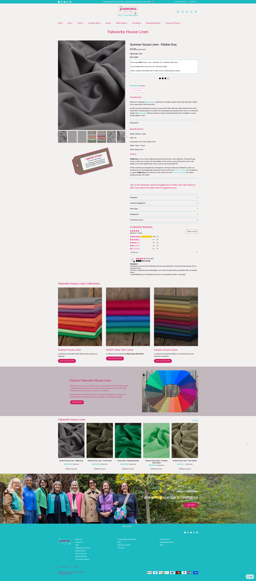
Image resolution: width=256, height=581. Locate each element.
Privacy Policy (164, 539)
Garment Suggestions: (138, 203)
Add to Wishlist (137, 90)
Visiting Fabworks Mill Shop (127, 539)
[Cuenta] (191, 12)
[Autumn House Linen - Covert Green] (99, 440)
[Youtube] (64, 2)
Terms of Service (81, 554)
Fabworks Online (79, 572)
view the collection (115, 358)
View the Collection (67, 361)
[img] (141, 259)
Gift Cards (121, 548)
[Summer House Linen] (80, 317)
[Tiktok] (67, 2)
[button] (135, 237)
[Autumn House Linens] (176, 317)
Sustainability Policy (166, 542)
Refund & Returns (81, 556)
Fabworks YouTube (124, 545)
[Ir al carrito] (196, 12)
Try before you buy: (137, 220)
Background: (134, 214)
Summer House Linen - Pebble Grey (71, 461)
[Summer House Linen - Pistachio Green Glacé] (156, 440)
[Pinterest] (70, 2)
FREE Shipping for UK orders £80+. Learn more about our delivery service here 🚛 (128, 1)
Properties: (134, 197)
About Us (78, 539)
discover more (77, 402)
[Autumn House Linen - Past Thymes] (185, 440)
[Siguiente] (122, 85)
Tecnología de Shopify (65, 574)
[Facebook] (59, 2)
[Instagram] (62, 2)
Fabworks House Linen (71, 419)
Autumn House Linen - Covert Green (100, 461)
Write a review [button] (192, 231)
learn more (191, 505)
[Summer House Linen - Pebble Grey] (71, 440)
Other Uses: (134, 209)
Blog (119, 542)
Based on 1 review (136, 233)
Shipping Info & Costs (82, 548)
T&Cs (161, 545)
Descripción (134, 123)
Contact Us (79, 542)
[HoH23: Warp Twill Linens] (128, 317)
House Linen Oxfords (179, 172)
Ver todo (195, 420)
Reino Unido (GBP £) (180, 1)
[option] (91, 85)
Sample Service (80, 551)
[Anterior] (61, 85)
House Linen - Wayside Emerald (128, 461)
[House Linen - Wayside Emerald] (128, 440)
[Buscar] (187, 12)
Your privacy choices (82, 559)
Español (192, 1)
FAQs (77, 545)
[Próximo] (247, 444)
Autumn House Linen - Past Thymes (185, 461)
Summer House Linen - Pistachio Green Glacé (156, 462)
